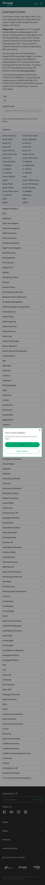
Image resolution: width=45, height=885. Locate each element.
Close (40, 430)
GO (22, 444)
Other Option (22, 451)
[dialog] (22, 442)
